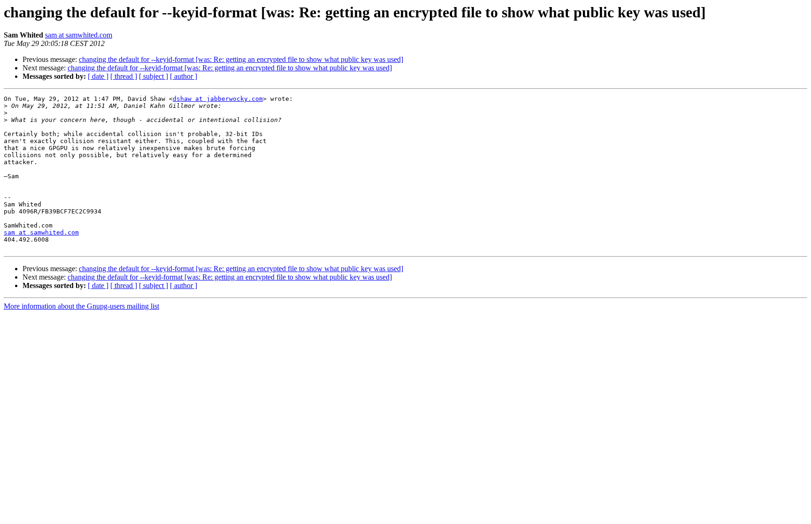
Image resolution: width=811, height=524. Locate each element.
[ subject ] (153, 76)
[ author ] (183, 76)
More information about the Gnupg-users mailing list (81, 306)
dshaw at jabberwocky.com (218, 98)
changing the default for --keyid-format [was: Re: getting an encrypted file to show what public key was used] (241, 59)
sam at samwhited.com (78, 35)
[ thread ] (123, 76)
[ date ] (98, 76)
